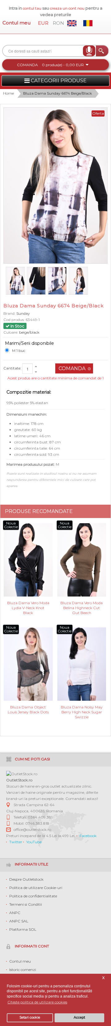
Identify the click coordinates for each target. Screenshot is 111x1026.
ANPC (14, 912)
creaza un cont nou (67, 8)
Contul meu (16, 22)
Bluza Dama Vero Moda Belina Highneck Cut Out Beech (81, 607)
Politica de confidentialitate (33, 896)
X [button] (103, 978)
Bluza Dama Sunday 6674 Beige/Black (57, 93)
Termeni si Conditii (25, 904)
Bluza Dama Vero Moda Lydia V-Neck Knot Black (28, 607)
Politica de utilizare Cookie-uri (35, 887)
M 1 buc (18, 350)
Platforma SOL (22, 929)
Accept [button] (79, 1017)
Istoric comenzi (22, 969)
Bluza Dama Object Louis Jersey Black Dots (28, 709)
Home (8, 93)
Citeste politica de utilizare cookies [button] (37, 1002)
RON (58, 23)
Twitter (15, 842)
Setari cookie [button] (29, 1017)
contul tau (32, 8)
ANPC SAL (18, 921)
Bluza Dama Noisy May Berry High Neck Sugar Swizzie (82, 712)
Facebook (88, 835)
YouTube (34, 842)
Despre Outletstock (26, 879)
